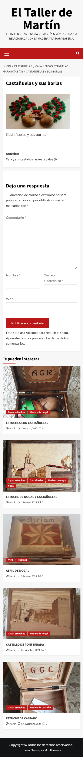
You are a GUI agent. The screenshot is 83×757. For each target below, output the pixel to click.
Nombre (13, 275)
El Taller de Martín (41, 19)
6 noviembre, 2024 (31, 724)
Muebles (22, 560)
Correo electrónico (53, 278)
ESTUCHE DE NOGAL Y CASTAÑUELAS (31, 497)
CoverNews (30, 750)
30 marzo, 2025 (29, 428)
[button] (7, 53)
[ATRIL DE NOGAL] (41, 539)
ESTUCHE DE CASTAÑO (21, 718)
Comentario (16, 217)
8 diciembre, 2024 (30, 650)
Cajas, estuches (16, 412)
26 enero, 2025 (29, 502)
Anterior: (32, 157)
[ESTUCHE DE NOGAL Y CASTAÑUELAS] (41, 466)
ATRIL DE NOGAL (17, 570)
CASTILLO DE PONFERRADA (25, 644)
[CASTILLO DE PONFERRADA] (41, 613)
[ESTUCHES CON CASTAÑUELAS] (41, 392)
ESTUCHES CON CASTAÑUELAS (27, 423)
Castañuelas (36, 480)
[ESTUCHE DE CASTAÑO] (41, 687)
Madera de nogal (39, 412)
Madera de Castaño (40, 707)
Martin (12, 428)
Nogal (11, 486)
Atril (10, 560)
